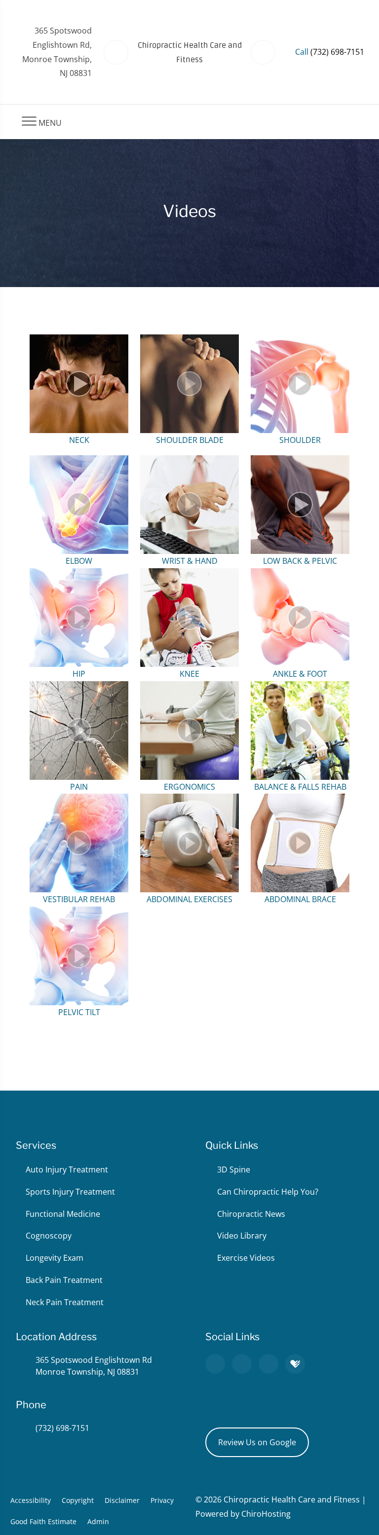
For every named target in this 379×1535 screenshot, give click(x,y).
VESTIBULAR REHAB (79, 899)
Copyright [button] (78, 1500)
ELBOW (79, 560)
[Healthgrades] (295, 1364)
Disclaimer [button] (122, 1500)
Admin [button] (98, 1521)
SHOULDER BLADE (190, 440)
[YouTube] (268, 1364)
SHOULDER (300, 440)
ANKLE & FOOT (300, 673)
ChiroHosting (266, 1513)
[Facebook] (242, 1364)
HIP (79, 673)
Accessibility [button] (30, 1500)
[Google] (215, 1364)
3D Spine (233, 1169)
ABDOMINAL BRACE (300, 899)
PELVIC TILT (79, 1012)
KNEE (189, 673)
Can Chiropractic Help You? (267, 1191)
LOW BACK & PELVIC (300, 560)
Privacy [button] (162, 1500)
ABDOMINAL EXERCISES (189, 899)
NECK (79, 440)
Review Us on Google (257, 1442)
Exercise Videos (246, 1257)
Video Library (241, 1235)
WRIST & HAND (190, 560)
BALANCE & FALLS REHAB (300, 786)
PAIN (79, 786)
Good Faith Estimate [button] (43, 1521)
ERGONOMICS (189, 786)
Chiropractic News (251, 1213)
